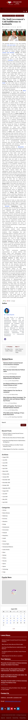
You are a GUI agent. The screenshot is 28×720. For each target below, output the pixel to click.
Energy (4, 524)
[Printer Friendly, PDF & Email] (8, 301)
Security (4, 560)
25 (7, 622)
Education (5, 521)
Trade (4, 572)
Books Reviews (6, 513)
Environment (5, 530)
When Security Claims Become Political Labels (13, 437)
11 (7, 618)
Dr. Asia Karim (7, 27)
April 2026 (5, 468)
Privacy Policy (23, 718)
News (4, 552)
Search (4, 422)
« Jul (13, 628)
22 (21, 620)
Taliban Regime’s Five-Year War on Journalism (13, 449)
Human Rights (6, 544)
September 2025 (6, 488)
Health (4, 538)
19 (10, 620)
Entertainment (6, 527)
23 (24, 620)
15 (21, 618)
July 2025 (5, 493)
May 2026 (5, 465)
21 (17, 620)
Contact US (8, 718)
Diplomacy (5, 515)
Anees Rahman (13, 403)
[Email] (5, 339)
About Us (3, 718)
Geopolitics (5, 535)
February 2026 (6, 474)
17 (3, 620)
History (4, 541)
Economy (5, 518)
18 (7, 620)
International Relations (9, 15)
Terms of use (15, 718)
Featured (5, 532)
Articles (4, 510)
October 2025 (6, 485)
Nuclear (4, 555)
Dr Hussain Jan (13, 374)
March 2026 (5, 471)
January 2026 (6, 477)
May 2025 (5, 499)
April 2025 (5, 502)
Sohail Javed (14, 367)
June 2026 (5, 462)
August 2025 (5, 491)
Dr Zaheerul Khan (14, 394)
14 (17, 618)
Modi (24, 90)
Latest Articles (20, 15)
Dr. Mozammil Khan (14, 380)
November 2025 (6, 482)
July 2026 (5, 460)
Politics (4, 558)
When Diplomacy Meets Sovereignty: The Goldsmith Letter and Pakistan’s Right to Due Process (14, 399)
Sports (4, 563)
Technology (5, 569)
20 (14, 620)
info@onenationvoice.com (13, 701)
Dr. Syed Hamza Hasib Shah (16, 417)
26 (10, 622)
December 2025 (6, 479)
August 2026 (5, 457)
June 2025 (5, 496)
